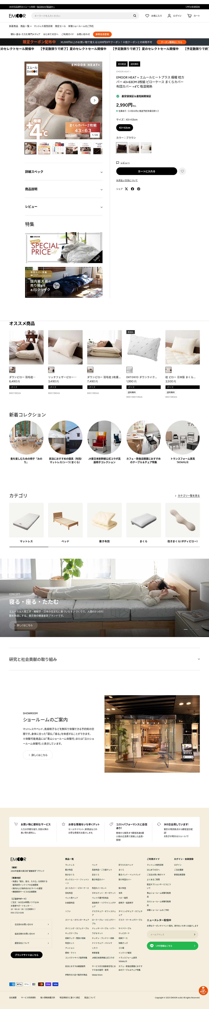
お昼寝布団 (69, 902)
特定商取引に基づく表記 (70, 997)
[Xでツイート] (126, 189)
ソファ (68, 911)
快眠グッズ (123, 943)
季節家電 (95, 952)
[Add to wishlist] (182, 171)
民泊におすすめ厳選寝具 (75, 966)
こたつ (94, 948)
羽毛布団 (69, 893)
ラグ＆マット (97, 933)
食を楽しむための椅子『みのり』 (26, 460)
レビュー (31, 206)
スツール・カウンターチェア (77, 919)
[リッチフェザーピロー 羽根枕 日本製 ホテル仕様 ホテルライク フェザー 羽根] (65, 347)
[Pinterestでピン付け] (139, 189)
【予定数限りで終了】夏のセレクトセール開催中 (39, 49)
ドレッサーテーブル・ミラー (104, 928)
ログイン (177, 864)
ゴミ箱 (121, 948)
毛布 (120, 893)
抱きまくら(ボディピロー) (183, 541)
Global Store (97, 974)
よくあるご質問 (153, 879)
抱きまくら (69, 874)
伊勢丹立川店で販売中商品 (76, 974)
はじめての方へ (50, 34)
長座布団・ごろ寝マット (102, 869)
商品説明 (31, 189)
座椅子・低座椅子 (126, 902)
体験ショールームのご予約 (80, 26)
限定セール (60, 26)
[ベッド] (65, 520)
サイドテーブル (125, 928)
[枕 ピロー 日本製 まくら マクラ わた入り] (182, 347)
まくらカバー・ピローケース (77, 888)
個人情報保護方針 (47, 997)
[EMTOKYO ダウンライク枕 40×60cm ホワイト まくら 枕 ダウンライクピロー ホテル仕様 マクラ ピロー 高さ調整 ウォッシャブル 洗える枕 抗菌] (143, 347)
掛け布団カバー (125, 879)
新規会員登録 (179, 874)
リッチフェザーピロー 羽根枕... (61, 378)
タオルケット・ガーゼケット (104, 893)
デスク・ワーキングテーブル (130, 919)
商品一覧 (25, 26)
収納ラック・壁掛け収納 (75, 938)
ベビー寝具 (123, 897)
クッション (69, 948)
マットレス (26, 541)
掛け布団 (122, 888)
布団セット (69, 943)
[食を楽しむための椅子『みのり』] (26, 438)
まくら (143, 541)
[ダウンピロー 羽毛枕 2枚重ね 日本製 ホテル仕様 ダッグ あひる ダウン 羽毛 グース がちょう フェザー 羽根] (104, 347)
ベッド (65, 541)
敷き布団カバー (98, 879)
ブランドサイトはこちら (26, 954)
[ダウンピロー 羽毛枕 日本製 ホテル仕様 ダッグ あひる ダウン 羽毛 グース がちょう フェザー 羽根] (26, 347)
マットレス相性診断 (43, 26)
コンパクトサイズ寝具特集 (76, 957)
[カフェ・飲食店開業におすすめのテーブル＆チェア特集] (144, 438)
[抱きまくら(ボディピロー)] (182, 520)
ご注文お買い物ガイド (156, 874)
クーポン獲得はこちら (171, 42)
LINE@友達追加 (193, 6)
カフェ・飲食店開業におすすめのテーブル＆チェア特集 (143, 460)
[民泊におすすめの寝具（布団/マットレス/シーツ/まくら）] (65, 438)
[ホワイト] (12, 370)
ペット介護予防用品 (100, 897)
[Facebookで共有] (132, 189)
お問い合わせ (83, 34)
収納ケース (123, 938)
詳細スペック (34, 171)
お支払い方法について (127, 180)
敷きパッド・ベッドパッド (130, 874)
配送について (89, 997)
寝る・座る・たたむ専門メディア (25, 34)
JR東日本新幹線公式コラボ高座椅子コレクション (104, 460)
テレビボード (124, 933)
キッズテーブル (71, 933)
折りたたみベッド (126, 864)
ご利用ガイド (68, 34)
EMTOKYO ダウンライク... (141, 377)
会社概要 (13, 997)
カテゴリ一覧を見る (189, 495)
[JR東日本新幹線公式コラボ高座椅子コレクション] (104, 438)
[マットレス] (26, 520)
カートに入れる (146, 171)
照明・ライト (70, 952)
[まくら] (143, 520)
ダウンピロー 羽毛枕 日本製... (21, 378)
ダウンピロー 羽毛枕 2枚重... (104, 377)
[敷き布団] (104, 520)
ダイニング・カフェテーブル (77, 928)
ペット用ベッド (71, 897)
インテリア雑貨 (125, 952)
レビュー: (125, 162)
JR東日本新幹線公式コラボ (103, 957)
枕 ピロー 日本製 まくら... (180, 377)
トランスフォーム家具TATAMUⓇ (182, 460)
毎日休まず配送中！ (46, 6)
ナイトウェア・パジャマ (102, 943)
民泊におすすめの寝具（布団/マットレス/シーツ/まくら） (65, 460)
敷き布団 (104, 541)
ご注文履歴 (178, 869)
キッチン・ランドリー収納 (103, 938)
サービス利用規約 (28, 997)
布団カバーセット (99, 888)
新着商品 (13, 26)
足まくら (95, 874)
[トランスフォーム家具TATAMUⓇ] (183, 438)
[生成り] (168, 370)
